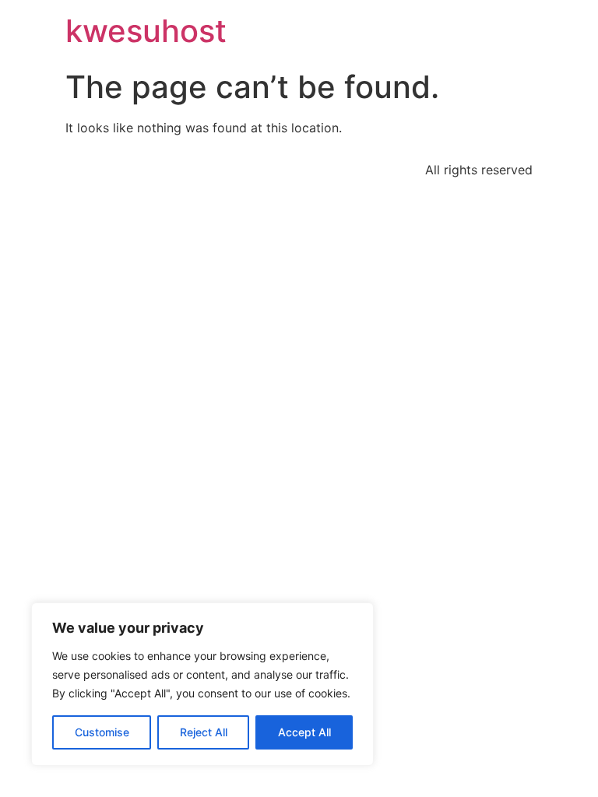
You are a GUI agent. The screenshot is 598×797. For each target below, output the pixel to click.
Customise (102, 732)
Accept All (304, 732)
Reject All (203, 732)
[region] (202, 684)
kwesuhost (146, 31)
